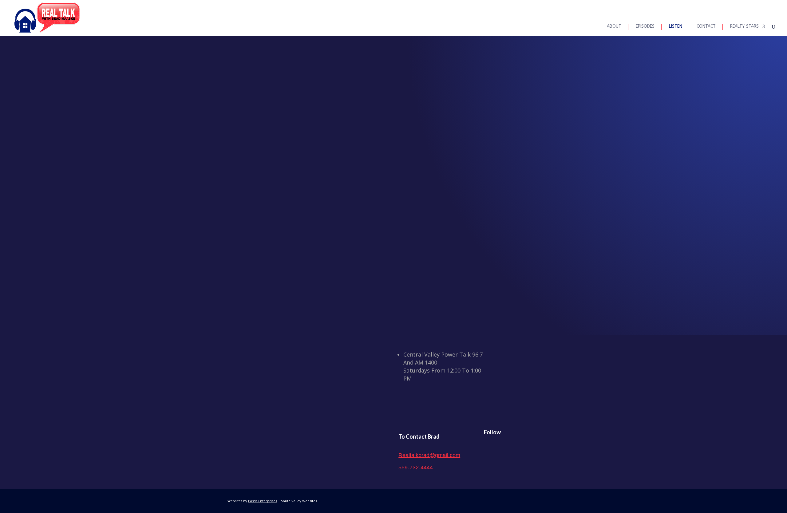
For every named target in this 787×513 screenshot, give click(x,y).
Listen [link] (675, 26)
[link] (47, 17)
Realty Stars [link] (744, 26)
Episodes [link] (645, 26)
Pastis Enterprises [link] (262, 501)
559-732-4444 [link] (415, 467)
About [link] (614, 26)
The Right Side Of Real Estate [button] (393, 261)
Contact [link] (706, 26)
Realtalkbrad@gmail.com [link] (429, 455)
